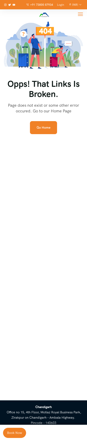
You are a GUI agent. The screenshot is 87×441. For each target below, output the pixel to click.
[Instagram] (5, 4)
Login (60, 5)
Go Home (43, 127)
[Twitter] (9, 4)
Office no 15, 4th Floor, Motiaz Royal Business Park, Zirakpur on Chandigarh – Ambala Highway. (43, 412)
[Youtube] (14, 4)
